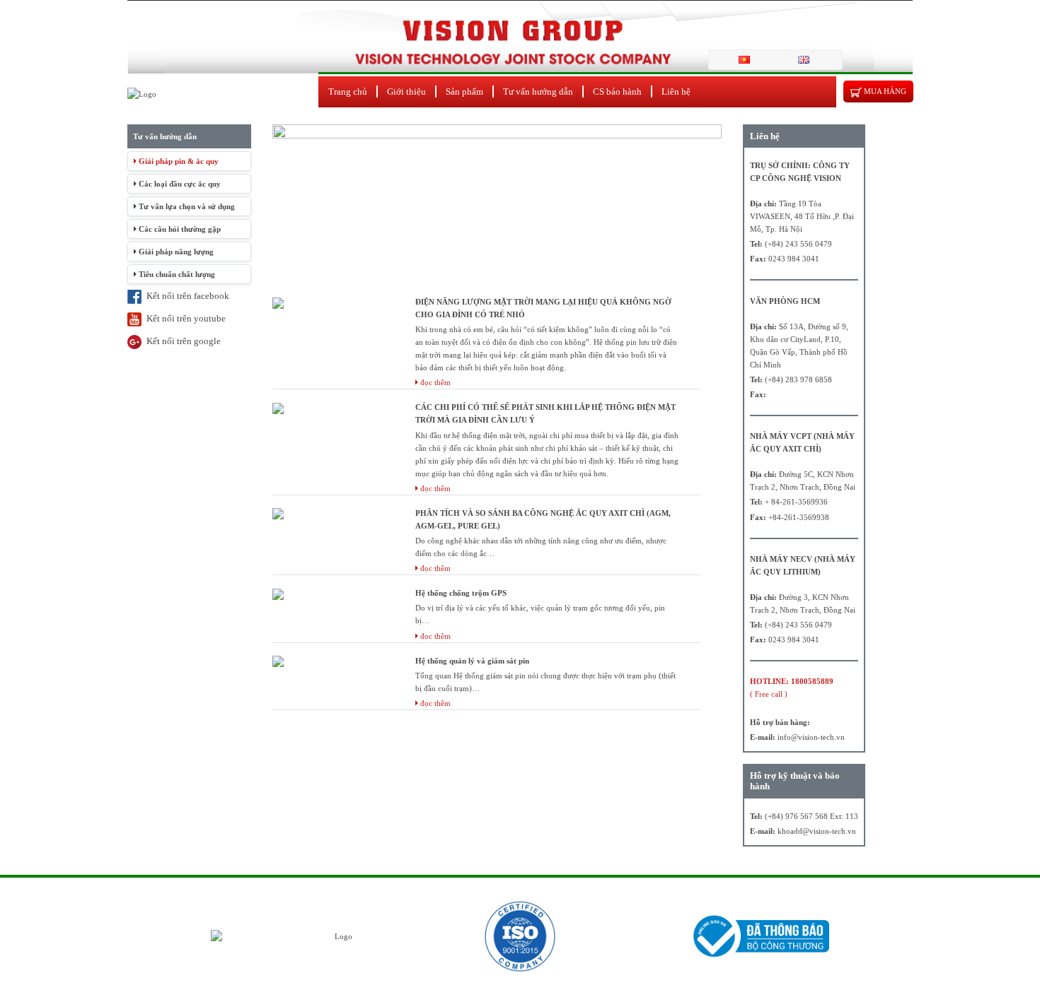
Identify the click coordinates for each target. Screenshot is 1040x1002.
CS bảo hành (617, 91)
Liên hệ (676, 91)
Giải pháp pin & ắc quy (178, 161)
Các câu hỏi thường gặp (179, 229)
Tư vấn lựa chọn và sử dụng (186, 206)
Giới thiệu (406, 91)
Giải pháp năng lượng (175, 251)
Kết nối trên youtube (183, 318)
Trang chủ (347, 91)
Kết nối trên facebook (185, 295)
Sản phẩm (464, 91)
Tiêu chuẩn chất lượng (176, 274)
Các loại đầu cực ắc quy (179, 183)
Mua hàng (884, 91)
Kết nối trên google (181, 341)
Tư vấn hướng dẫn (538, 91)
